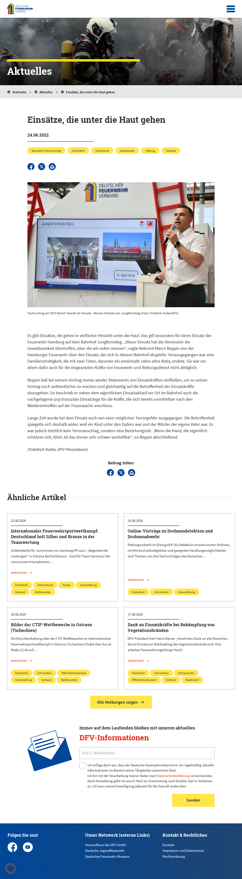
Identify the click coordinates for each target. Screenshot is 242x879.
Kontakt (168, 845)
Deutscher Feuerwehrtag (46, 150)
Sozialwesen (127, 150)
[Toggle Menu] (231, 9)
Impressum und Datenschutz (183, 850)
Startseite (19, 92)
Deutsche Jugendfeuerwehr (105, 850)
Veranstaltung (88, 585)
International (45, 585)
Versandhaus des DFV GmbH (105, 845)
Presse (66, 585)
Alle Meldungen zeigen (117, 702)
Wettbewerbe (43, 592)
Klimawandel (186, 673)
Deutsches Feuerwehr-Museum (107, 856)
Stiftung (150, 150)
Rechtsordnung (174, 856)
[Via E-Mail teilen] (52, 166)
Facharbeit (78, 150)
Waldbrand (192, 680)
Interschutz (102, 150)
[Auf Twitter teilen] (41, 166)
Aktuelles (46, 92)
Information (161, 592)
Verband (171, 150)
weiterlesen (19, 572)
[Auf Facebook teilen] (31, 166)
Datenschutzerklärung (173, 775)
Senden (193, 800)
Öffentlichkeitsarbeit (73, 673)
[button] (10, 868)
